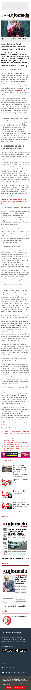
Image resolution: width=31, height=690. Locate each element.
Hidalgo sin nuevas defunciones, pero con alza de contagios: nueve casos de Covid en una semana (16, 448)
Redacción (5, 69)
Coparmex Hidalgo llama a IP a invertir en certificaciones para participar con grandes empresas (16, 434)
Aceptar (9, 687)
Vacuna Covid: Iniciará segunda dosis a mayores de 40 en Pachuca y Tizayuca (15, 202)
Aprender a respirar (9, 438)
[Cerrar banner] (29, 678)
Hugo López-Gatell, (21, 90)
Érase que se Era (9, 440)
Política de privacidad (19, 687)
